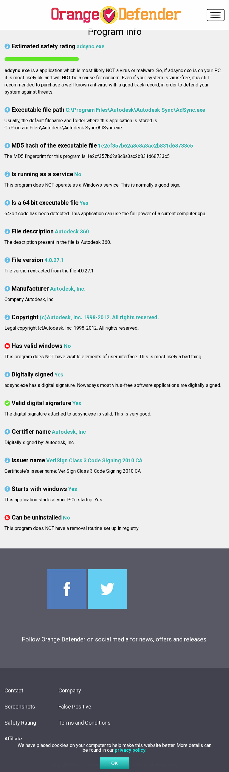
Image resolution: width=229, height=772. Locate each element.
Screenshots (19, 706)
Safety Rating (20, 723)
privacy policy (130, 750)
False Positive (74, 706)
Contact (13, 690)
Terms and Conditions (84, 723)
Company (69, 690)
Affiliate (13, 739)
